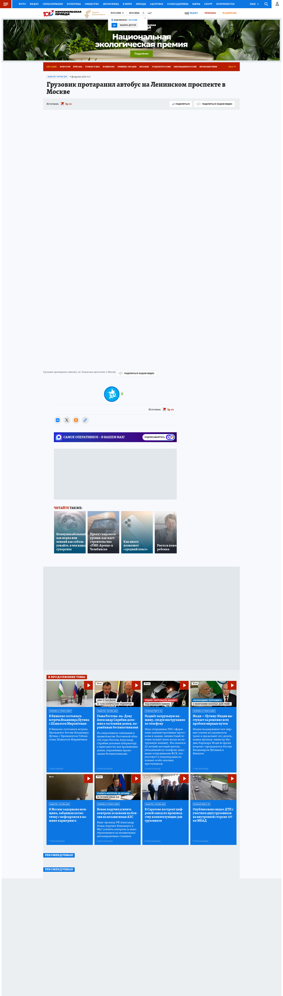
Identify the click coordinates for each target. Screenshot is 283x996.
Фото (22, 4)
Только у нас (92, 66)
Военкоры (108, 66)
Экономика (111, 4)
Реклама (210, 13)
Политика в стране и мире (60, 711)
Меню (5, 4)
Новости (65, 66)
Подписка (229, 13)
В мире (127, 4)
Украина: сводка (126, 66)
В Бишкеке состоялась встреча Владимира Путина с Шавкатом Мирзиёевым (69, 719)
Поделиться (183, 104)
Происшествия (208, 66)
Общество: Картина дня (57, 77)
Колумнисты (225, 4)
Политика (74, 4)
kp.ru (69, 104)
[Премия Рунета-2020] (93, 13)
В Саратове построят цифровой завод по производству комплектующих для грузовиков (164, 814)
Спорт (208, 4)
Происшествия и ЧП (153, 711)
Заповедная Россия (185, 66)
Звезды (141, 4)
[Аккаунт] (277, 4)
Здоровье (156, 4)
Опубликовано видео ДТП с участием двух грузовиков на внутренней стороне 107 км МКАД (213, 814)
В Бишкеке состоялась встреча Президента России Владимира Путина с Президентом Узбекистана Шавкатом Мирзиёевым (69, 734)
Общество (92, 4)
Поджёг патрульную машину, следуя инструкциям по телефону (165, 719)
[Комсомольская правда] (62, 13)
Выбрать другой (128, 25)
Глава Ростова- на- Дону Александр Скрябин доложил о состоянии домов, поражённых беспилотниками (117, 721)
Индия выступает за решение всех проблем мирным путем (213, 719)
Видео (34, 4)
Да (114, 25)
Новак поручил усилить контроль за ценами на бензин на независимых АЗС (117, 813)
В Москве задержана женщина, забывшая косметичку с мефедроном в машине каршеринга (68, 814)
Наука (196, 4)
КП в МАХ (144, 66)
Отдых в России (161, 66)
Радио (193, 13)
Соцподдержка (177, 4)
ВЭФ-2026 (77, 66)
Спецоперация (53, 4)
